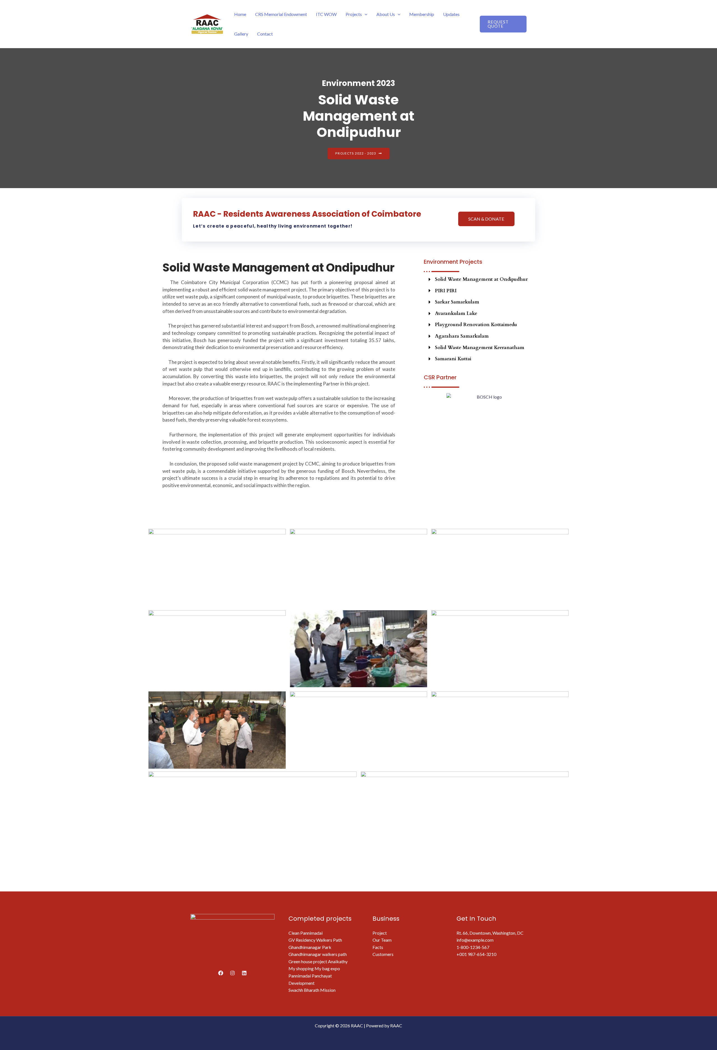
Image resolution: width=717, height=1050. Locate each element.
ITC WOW (326, 14)
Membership (421, 14)
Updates (451, 14)
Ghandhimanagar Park (309, 947)
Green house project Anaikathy (318, 961)
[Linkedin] (244, 973)
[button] (364, 14)
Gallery (241, 33)
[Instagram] (232, 973)
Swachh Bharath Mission (312, 990)
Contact (265, 33)
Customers (383, 954)
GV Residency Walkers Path (315, 940)
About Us (385, 14)
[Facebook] (220, 973)
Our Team (382, 940)
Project (380, 933)
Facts (378, 947)
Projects (354, 14)
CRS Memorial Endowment (281, 14)
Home (240, 14)
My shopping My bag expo (314, 968)
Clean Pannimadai (305, 933)
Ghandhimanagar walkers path (317, 954)
